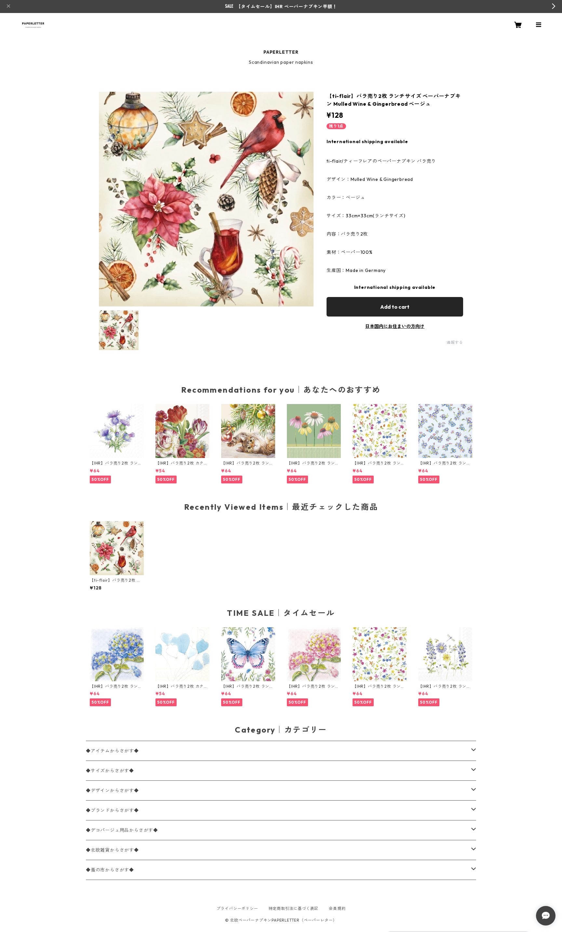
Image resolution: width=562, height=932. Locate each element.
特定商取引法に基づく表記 (294, 908)
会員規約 (337, 908)
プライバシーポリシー (237, 908)
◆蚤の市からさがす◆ (110, 870)
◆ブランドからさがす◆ (112, 810)
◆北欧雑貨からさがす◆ (112, 850)
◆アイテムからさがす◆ (112, 751)
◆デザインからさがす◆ (112, 790)
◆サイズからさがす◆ (110, 771)
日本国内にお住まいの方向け (394, 326)
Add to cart (394, 307)
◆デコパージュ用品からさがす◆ (122, 830)
